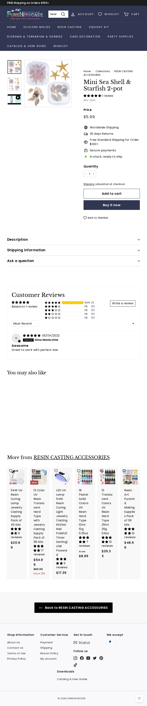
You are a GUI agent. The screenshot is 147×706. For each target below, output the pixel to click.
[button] (93, 96)
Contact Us (15, 648)
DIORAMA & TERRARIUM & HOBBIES (35, 36)
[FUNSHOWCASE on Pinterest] (101, 658)
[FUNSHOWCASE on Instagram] (75, 658)
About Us (13, 642)
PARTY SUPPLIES (120, 36)
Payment (46, 642)
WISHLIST (60, 46)
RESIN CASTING (70, 27)
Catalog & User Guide (26, 46)
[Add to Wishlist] (16, 386)
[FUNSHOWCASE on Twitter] (95, 658)
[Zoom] (47, 83)
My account (48, 659)
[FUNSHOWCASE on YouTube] (88, 658)
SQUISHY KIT (99, 27)
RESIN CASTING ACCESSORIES (72, 457)
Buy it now (112, 205)
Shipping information (26, 250)
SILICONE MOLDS (36, 27)
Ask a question (20, 260)
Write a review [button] (122, 303)
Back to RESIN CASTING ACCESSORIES (76, 607)
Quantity (91, 166)
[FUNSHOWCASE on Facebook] (82, 658)
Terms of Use (16, 653)
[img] (32, 335)
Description (17, 239)
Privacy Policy (16, 659)
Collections (103, 71)
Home (11, 27)
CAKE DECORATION (85, 36)
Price (88, 110)
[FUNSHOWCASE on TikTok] (75, 665)
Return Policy (49, 653)
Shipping (89, 184)
